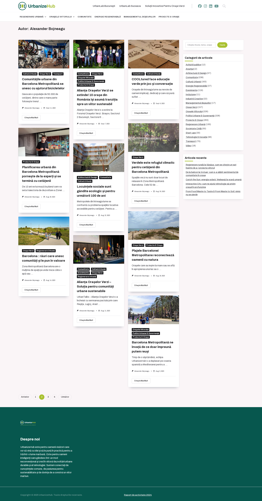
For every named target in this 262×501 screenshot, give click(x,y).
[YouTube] (216, 6)
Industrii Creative (194, 99)
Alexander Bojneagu (32, 108)
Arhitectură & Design (87, 177)
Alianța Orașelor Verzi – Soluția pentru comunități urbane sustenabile (95, 286)
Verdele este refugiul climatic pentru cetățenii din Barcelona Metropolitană (153, 167)
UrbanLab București (104, 6)
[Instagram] (205, 6)
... (40, 101)
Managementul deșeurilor (140, 17)
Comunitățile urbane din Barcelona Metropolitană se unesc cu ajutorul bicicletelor (43, 84)
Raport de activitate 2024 (138, 495)
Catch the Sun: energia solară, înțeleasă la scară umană (214, 180)
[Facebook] (200, 6)
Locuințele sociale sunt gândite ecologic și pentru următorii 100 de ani (96, 191)
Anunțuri (190, 69)
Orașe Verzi (45, 74)
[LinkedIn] (210, 6)
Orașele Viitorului (60, 17)
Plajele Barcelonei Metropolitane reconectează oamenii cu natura (153, 255)
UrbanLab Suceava (130, 6)
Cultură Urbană (30, 74)
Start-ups (191, 133)
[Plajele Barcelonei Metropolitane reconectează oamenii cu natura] (153, 225)
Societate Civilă (194, 128)
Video (188, 146)
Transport (58, 74)
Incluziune (191, 94)
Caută (222, 45)
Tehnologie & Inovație (196, 137)
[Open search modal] (224, 6)
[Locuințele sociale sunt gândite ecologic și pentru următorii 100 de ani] (98, 157)
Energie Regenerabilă (108, 17)
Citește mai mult (31, 118)
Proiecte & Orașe (169, 17)
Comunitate (85, 17)
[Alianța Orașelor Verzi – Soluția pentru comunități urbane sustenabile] (98, 249)
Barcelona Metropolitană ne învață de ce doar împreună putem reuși (152, 347)
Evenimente (83, 273)
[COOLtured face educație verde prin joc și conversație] (153, 54)
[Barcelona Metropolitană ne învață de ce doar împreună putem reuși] (153, 310)
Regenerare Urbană (31, 17)
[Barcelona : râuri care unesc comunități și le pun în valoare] (43, 231)
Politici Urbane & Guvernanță (91, 81)
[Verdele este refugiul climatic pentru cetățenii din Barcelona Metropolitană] (153, 137)
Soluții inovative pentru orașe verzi (165, 6)
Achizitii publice (193, 65)
